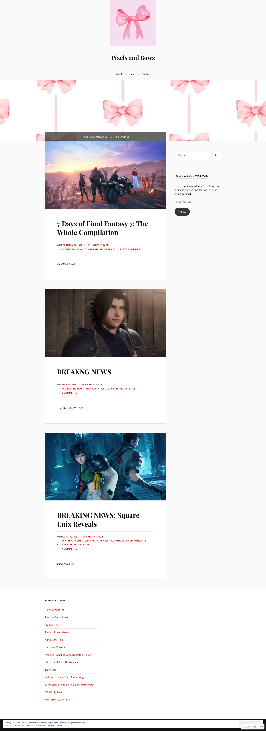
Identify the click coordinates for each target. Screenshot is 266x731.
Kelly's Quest (53, 624)
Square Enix (91, 249)
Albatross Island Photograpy (62, 662)
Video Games (107, 249)
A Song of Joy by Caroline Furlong (64, 677)
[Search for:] (198, 155)
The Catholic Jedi (55, 609)
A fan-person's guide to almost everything (69, 684)
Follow (182, 211)
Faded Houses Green (57, 632)
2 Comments (69, 393)
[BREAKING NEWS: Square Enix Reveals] (105, 499)
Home (132, 74)
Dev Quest (51, 669)
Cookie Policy (60, 725)
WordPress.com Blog (57, 699)
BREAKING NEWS (74, 388)
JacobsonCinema (55, 647)
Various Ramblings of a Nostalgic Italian (68, 654)
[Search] (216, 155)
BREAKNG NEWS (84, 371)
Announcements (75, 540)
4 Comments (69, 549)
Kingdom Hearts (135, 540)
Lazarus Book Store (56, 617)
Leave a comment (131, 249)
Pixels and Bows (133, 57)
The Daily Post (53, 692)
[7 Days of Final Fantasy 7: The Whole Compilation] (105, 207)
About (118, 74)
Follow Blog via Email (191, 175)
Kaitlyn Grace (100, 245)
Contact (146, 74)
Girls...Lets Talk (54, 639)
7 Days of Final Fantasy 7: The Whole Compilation (102, 228)
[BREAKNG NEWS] (105, 356)
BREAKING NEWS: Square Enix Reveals (98, 519)
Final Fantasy (73, 249)
